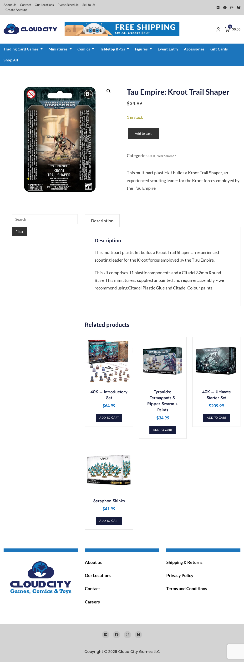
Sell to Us (88, 5)
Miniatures (58, 49)
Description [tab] (102, 220)
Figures (141, 49)
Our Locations (44, 5)
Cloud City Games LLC (139, 651)
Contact (25, 5)
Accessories (194, 49)
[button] (108, 91)
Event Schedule (68, 5)
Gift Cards (219, 49)
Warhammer (166, 156)
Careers (92, 601)
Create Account (16, 10)
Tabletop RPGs (112, 49)
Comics (83, 49)
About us (93, 562)
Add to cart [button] (109, 417)
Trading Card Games (21, 49)
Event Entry (168, 49)
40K (152, 156)
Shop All (11, 60)
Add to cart (143, 133)
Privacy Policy (179, 575)
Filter (19, 231)
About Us (10, 5)
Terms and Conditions (186, 588)
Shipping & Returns (184, 562)
